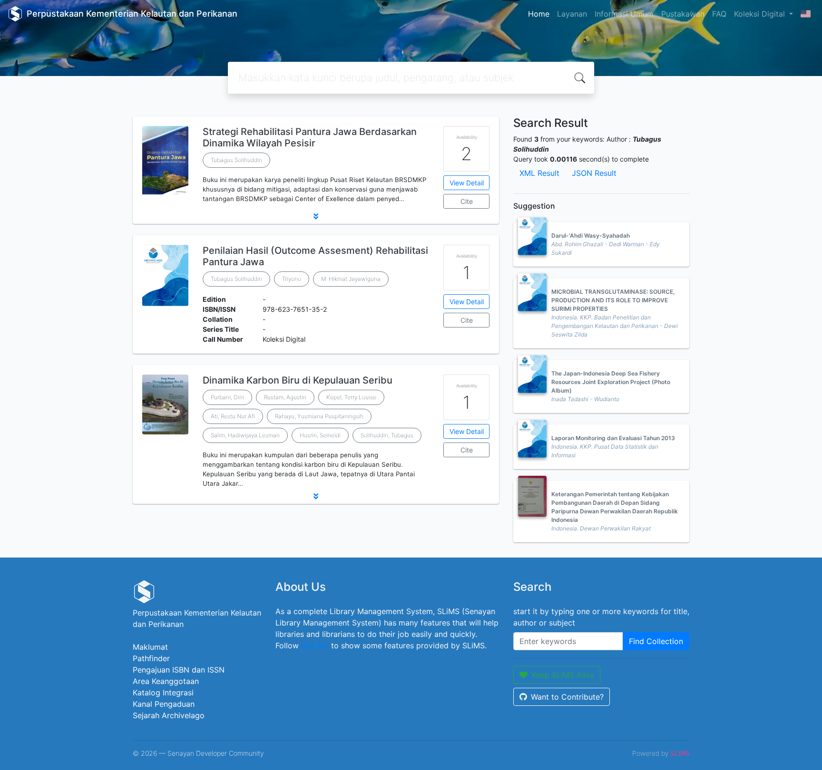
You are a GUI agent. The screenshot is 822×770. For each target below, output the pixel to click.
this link (315, 645)
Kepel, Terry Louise (351, 397)
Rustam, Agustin (285, 397)
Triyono (291, 278)
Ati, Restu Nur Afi (233, 416)
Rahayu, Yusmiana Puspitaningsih (319, 416)
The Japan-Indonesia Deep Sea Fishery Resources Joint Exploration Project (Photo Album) (610, 382)
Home (538, 14)
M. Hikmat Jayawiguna (351, 278)
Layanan (572, 14)
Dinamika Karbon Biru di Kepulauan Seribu (297, 380)
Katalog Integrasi (163, 692)
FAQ (719, 14)
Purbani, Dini (227, 397)
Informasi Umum (624, 14)
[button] (316, 216)
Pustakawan (683, 14)
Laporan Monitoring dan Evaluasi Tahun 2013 (613, 438)
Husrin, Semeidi (320, 435)
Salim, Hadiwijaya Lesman (245, 435)
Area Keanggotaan (166, 681)
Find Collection (656, 641)
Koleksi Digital (760, 14)
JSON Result (594, 173)
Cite (466, 201)
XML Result (539, 173)
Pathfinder (151, 658)
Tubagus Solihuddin (236, 160)
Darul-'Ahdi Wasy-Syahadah (590, 235)
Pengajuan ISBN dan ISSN (179, 669)
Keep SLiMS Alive (563, 675)
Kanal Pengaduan (164, 704)
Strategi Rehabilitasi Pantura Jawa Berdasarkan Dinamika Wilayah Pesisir (310, 137)
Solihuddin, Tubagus (387, 435)
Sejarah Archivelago (169, 715)
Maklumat (150, 647)
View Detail (467, 183)
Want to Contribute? (567, 697)
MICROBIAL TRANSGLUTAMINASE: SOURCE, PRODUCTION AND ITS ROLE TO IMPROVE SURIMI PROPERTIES (613, 300)
